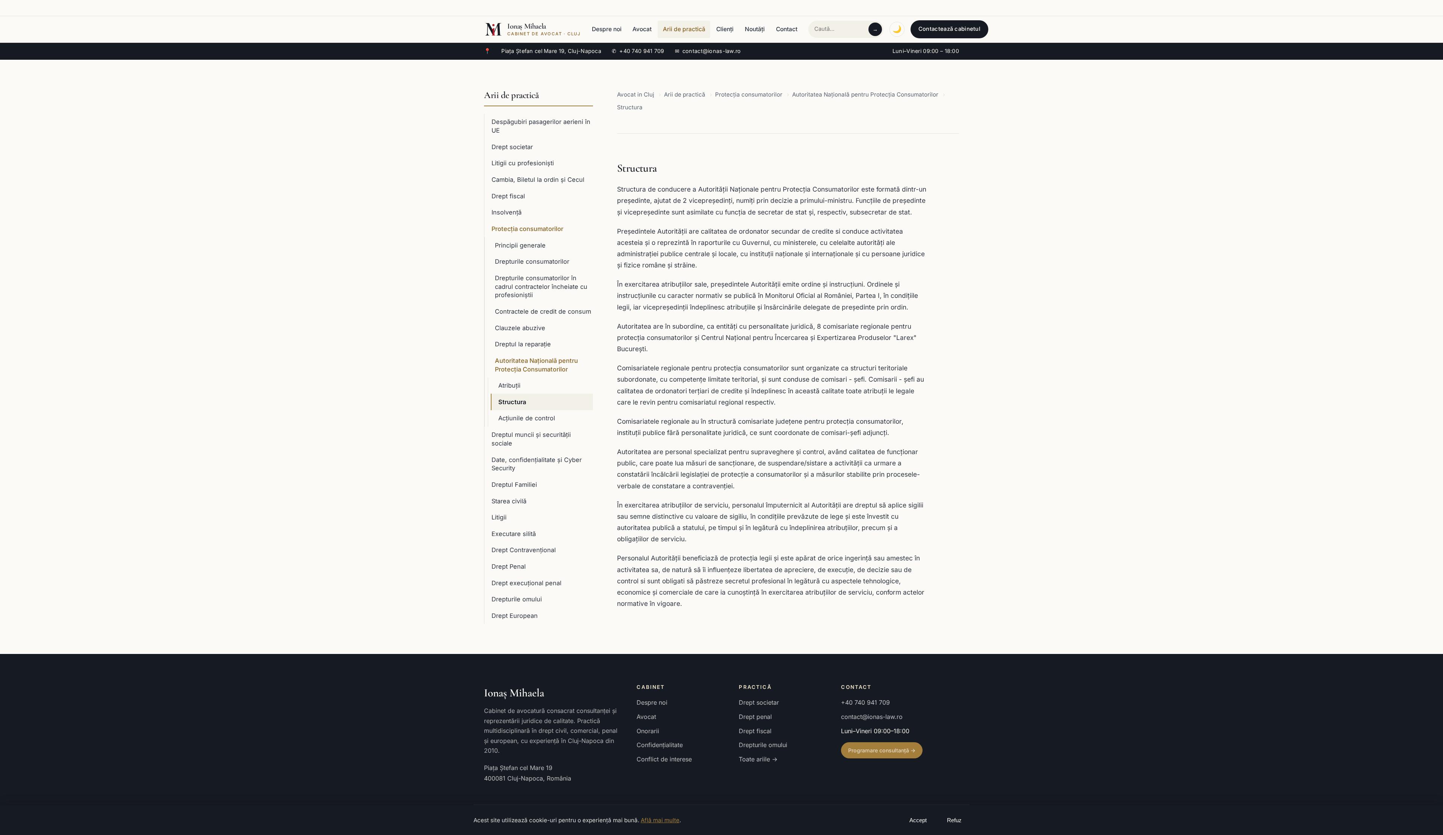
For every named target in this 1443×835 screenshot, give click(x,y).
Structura (512, 402)
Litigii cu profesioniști (523, 163)
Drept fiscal (508, 196)
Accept (918, 820)
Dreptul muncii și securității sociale (531, 439)
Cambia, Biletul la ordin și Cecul (538, 179)
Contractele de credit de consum (543, 311)
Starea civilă (509, 501)
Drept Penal (509, 566)
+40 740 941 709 (638, 51)
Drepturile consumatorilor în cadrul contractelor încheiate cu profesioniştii (541, 286)
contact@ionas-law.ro (708, 51)
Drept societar (512, 147)
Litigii (499, 517)
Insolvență (507, 212)
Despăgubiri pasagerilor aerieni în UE (541, 126)
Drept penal (755, 716)
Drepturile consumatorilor (532, 261)
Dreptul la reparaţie (523, 344)
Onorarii (648, 731)
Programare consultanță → (881, 750)
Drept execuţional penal (526, 583)
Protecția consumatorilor (527, 229)
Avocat (642, 29)
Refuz (954, 820)
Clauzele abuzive (520, 328)
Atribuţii (509, 385)
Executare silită (514, 534)
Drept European (515, 615)
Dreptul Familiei (514, 484)
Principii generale (520, 245)
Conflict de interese (664, 759)
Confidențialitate (660, 745)
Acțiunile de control (526, 418)
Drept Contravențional (524, 550)
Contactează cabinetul (949, 29)
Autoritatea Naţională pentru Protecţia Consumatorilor (536, 365)
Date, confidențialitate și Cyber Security (537, 464)
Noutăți (755, 29)
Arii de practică (684, 29)
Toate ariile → (758, 759)
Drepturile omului (517, 599)
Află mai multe (660, 820)
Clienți (725, 29)
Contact (786, 29)
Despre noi (607, 29)
